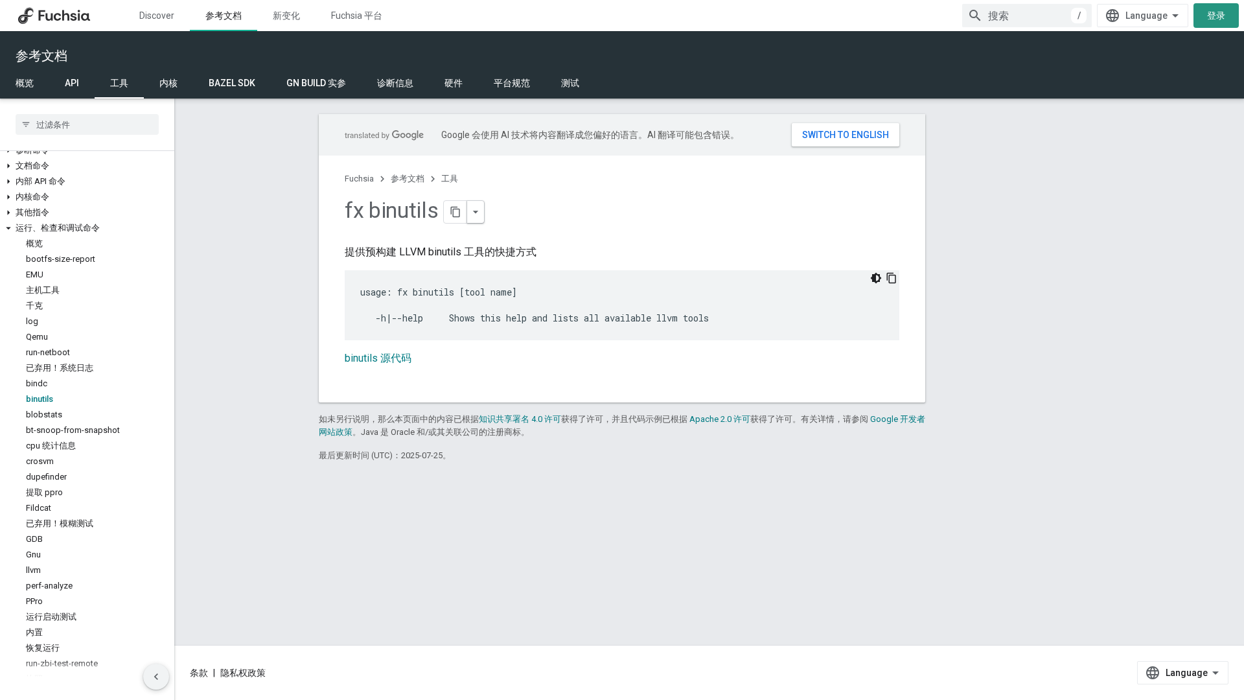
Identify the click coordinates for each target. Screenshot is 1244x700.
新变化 (286, 15)
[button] (87, 166)
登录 (1216, 15)
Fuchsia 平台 (356, 15)
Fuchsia (359, 178)
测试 (570, 83)
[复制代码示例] (891, 278)
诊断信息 (395, 83)
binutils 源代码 (378, 358)
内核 (168, 83)
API (72, 83)
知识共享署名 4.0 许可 (520, 419)
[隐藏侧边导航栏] (156, 677)
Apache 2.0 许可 (719, 419)
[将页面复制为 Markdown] (455, 212)
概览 (25, 83)
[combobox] (1027, 15)
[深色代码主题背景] (876, 278)
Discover (156, 15)
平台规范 (512, 83)
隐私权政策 (243, 673)
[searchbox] (87, 124)
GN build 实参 (316, 83)
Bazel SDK (232, 83)
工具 (119, 83)
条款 (199, 673)
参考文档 (223, 15)
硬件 (453, 83)
